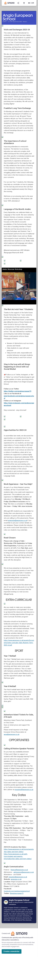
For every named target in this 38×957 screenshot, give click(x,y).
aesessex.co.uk (16, 879)
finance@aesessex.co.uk (19, 870)
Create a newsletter (11, 951)
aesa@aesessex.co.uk (11, 734)
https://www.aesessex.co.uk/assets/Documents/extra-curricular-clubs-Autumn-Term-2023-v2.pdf (19, 642)
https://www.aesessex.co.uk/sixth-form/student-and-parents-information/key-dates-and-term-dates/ (18, 856)
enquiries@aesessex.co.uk (24, 790)
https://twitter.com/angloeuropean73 (17, 391)
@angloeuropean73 (16, 893)
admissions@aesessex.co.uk (24, 872)
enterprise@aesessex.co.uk (17, 520)
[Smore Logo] (9, 3)
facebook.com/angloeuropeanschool (17, 891)
